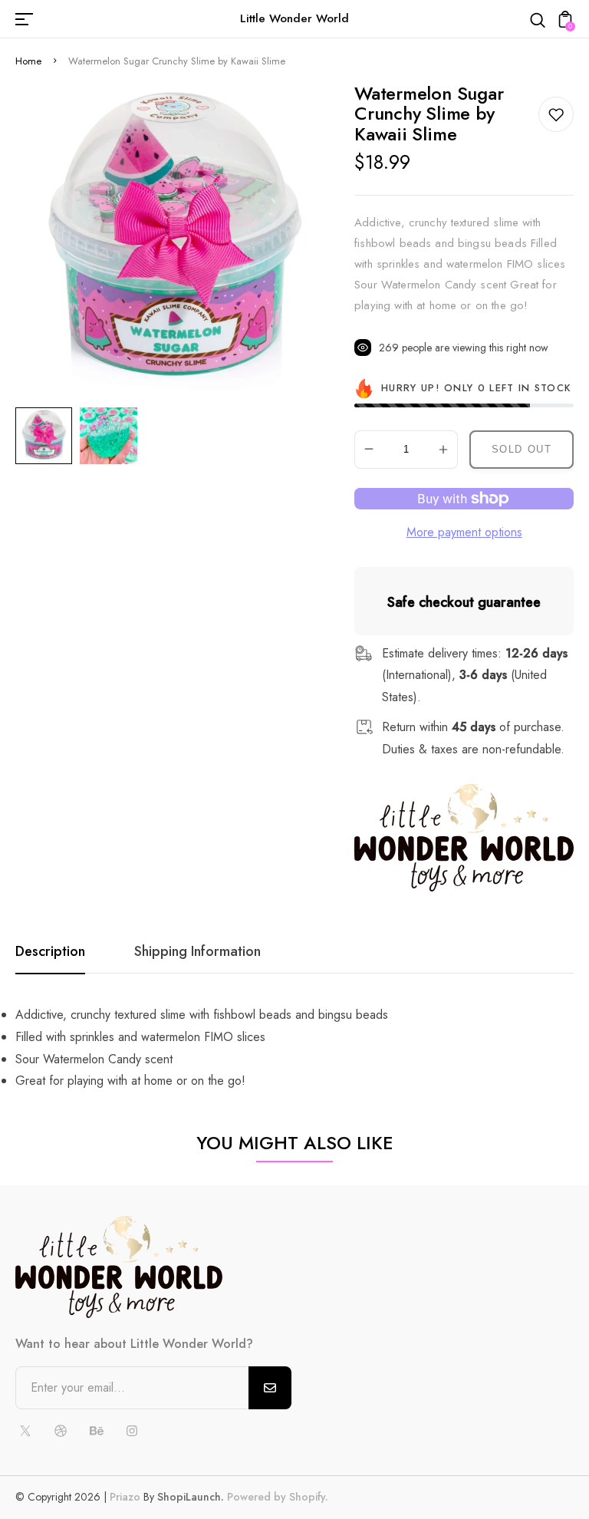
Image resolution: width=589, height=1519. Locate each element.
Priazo (125, 1496)
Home (28, 61)
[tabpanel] (47, 435)
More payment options (464, 532)
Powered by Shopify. (276, 1496)
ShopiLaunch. (190, 1496)
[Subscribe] (269, 1387)
